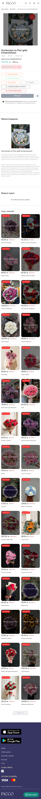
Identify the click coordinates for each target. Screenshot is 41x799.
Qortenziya (19, 56)
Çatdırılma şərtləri (7, 756)
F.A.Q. (3, 763)
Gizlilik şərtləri (6, 752)
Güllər (3, 56)
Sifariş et (17, 96)
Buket (10, 56)
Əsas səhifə (4, 9)
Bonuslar (4, 759)
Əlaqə (3, 748)
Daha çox (20, 713)
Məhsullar (12, 9)
